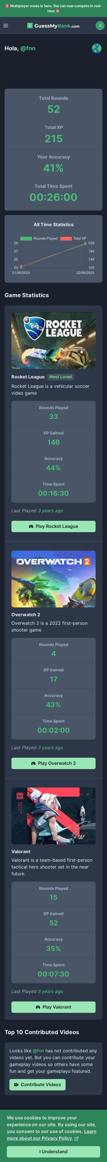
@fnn (38, 1050)
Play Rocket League (57, 526)
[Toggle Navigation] (5, 25)
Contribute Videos (41, 1084)
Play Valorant (57, 1007)
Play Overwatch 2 (57, 763)
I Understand (53, 1151)
